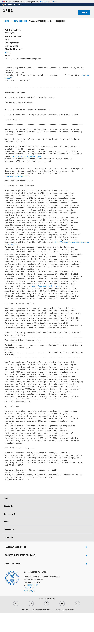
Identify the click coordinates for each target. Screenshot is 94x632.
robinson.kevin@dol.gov (17, 176)
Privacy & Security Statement (64, 610)
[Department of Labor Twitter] (31, 603)
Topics (6, 522)
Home (6, 20)
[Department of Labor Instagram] (46, 603)
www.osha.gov (29, 590)
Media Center (9, 529)
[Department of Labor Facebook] (15, 603)
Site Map (25, 610)
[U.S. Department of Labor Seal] (12, 578)
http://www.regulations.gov (45, 286)
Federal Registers (19, 20)
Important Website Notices (41, 610)
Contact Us (8, 537)
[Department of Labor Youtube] (62, 603)
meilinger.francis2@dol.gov (26, 156)
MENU (84, 12)
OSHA (7, 10)
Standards (8, 506)
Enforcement (9, 514)
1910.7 (7, 52)
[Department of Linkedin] (77, 603)
